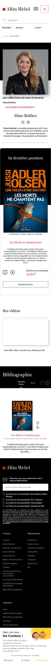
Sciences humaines (36, 548)
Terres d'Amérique (10, 625)
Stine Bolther (40, 438)
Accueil (5, 36)
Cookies (6, 567)
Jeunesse (32, 559)
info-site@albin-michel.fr (30, 518)
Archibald (7, 621)
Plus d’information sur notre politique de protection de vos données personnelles (25, 522)
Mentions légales (10, 563)
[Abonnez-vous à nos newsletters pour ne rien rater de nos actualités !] (34, 8)
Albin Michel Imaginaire (12, 589)
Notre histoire (9, 544)
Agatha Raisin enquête (12, 613)
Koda (5, 609)
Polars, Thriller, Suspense (31, 234)
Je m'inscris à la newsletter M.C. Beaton (24, 499)
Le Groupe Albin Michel (12, 579)
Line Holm (28, 438)
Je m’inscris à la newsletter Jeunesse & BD (25, 506)
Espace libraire (9, 551)
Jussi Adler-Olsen (13, 438)
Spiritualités (33, 551)
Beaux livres (33, 563)
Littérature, (14, 234)
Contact (6, 540)
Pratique (31, 555)
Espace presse (9, 555)
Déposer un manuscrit (12, 548)
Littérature (32, 540)
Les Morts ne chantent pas (26, 242)
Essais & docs (33, 544)
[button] (42, 383)
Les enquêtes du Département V (20, 107)
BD (29, 567)
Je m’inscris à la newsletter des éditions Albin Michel (26, 495)
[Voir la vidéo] (37, 427)
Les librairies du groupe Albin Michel (12, 584)
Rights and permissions (12, 559)
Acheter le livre (25, 284)
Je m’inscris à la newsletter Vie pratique (24, 502)
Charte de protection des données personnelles (12, 573)
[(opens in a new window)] (22, 123)
